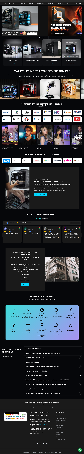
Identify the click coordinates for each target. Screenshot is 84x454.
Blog (57, 436)
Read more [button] (47, 239)
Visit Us (25, 284)
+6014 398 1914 (43, 424)
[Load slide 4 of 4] (43, 37)
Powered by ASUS (60, 439)
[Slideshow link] (42, 21)
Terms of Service (60, 425)
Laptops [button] (31, 3)
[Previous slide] (34, 37)
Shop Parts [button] (60, 3)
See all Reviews (45, 218)
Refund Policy (59, 429)
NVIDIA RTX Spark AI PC (62, 420)
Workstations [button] (40, 3)
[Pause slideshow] (49, 37)
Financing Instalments (61, 418)
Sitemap (58, 434)
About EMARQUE (40, 194)
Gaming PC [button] (23, 3)
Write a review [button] (75, 222)
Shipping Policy (60, 432)
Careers (58, 422)
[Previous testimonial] (4, 132)
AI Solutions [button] (51, 3)
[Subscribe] (52, 407)
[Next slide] (46, 37)
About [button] (68, 3)
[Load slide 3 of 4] (41, 37)
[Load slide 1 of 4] (37, 37)
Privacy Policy (59, 427)
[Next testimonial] (80, 132)
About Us (58, 415)
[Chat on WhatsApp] (80, 450)
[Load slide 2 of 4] (39, 37)
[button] (77, 3)
